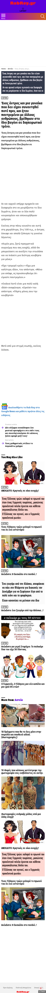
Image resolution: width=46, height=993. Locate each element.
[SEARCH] (43, 16)
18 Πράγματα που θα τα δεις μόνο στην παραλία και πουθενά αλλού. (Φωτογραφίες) (21, 734)
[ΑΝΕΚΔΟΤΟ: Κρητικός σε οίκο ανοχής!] (23, 472)
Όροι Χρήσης (8, 988)
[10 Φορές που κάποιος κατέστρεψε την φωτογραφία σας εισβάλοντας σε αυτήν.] (23, 753)
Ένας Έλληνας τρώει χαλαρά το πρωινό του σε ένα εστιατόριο (21, 528)
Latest (23, 11)
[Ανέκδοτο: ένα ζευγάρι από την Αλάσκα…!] (23, 592)
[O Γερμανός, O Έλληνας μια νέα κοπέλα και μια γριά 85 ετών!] (23, 666)
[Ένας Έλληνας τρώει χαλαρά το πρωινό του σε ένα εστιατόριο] (23, 508)
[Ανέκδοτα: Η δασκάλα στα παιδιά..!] (23, 551)
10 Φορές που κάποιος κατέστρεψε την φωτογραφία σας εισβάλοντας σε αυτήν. (22, 772)
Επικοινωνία (38, 988)
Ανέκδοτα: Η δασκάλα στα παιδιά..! (19, 574)
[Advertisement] (23, 43)
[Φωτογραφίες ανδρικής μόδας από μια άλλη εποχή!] (23, 793)
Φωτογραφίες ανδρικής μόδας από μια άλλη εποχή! (21, 815)
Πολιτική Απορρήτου (23, 988)
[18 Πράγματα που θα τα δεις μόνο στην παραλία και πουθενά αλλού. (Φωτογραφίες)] (23, 715)
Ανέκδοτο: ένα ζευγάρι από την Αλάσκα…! (22, 610)
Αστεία (4, 487)
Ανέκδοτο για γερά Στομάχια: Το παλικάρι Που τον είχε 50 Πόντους (22, 648)
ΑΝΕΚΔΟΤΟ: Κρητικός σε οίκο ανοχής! (20, 490)
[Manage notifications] (41, 988)
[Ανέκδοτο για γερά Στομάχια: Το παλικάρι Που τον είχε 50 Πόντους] (23, 628)
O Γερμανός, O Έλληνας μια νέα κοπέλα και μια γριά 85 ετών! (23, 685)
